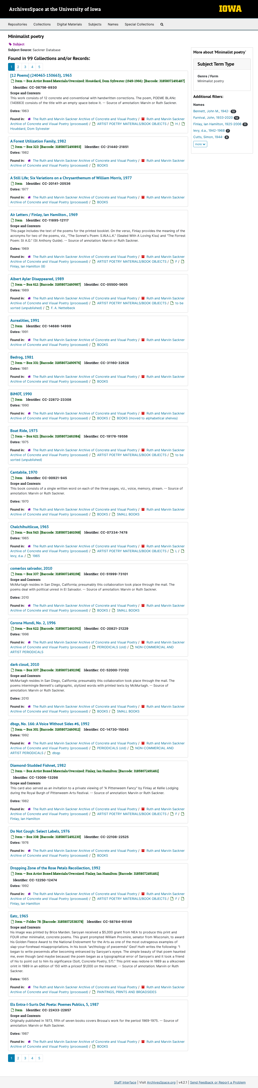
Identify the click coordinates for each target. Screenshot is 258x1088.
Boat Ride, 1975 (24, 430)
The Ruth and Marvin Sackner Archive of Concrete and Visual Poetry (85, 119)
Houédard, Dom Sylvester (30, 129)
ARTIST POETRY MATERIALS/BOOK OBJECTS (131, 124)
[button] (216, 64)
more (199, 144)
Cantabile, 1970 (23, 472)
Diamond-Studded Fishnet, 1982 (38, 765)
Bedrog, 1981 (21, 357)
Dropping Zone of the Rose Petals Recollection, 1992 (55, 868)
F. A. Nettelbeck (63, 308)
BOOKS (102, 165)
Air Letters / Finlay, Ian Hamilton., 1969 (44, 214)
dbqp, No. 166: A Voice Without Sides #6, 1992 (49, 723)
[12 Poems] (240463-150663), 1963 (41, 75)
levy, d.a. (17, 556)
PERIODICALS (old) (111, 647)
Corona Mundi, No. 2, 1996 (33, 622)
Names (113, 24)
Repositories (17, 24)
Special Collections (139, 24)
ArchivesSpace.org (161, 1082)
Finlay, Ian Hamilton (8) (27, 266)
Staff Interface (125, 1082)
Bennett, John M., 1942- (214, 111)
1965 (36, 556)
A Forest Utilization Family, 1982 (38, 141)
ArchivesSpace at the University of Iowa (55, 9)
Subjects (94, 24)
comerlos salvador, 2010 (31, 568)
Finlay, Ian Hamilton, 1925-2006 (219, 124)
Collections (42, 24)
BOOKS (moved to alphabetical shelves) (147, 418)
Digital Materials (69, 24)
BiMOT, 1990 (21, 394)
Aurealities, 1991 (24, 320)
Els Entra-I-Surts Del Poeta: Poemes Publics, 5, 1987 (54, 1004)
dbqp (56, 753)
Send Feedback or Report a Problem (218, 1082)
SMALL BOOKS (128, 514)
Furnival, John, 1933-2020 (215, 117)
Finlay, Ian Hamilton (25, 819)
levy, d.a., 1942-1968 (211, 130)
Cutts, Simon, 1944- (210, 137)
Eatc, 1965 (19, 916)
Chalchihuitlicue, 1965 (29, 526)
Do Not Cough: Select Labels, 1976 (40, 831)
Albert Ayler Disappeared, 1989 (37, 278)
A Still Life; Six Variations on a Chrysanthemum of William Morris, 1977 (71, 177)
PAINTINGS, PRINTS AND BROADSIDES (126, 992)
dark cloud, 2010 (24, 664)
